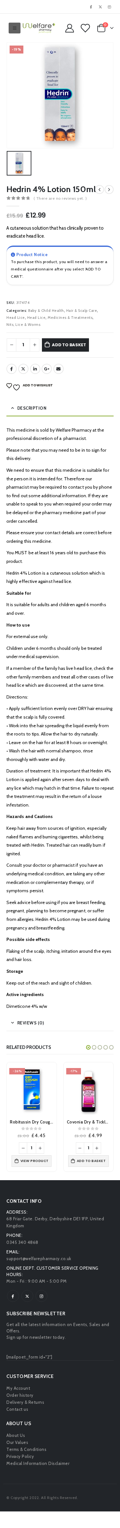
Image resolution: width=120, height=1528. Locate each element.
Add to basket (69, 345)
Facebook (11, 369)
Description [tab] (32, 408)
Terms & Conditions (26, 1449)
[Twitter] (100, 7)
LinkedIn (35, 369)
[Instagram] (109, 7)
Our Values (17, 1442)
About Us (15, 1435)
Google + (47, 369)
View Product (34, 1161)
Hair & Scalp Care (81, 310)
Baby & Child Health (46, 310)
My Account (18, 1388)
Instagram (41, 1296)
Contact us (17, 1409)
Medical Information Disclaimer (37, 1463)
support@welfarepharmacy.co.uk (38, 1258)
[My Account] (69, 28)
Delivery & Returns (25, 1402)
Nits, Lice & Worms (23, 324)
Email (58, 369)
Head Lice (15, 317)
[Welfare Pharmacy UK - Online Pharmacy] (39, 28)
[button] (88, 1047)
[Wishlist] (85, 28)
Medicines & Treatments (70, 317)
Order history (20, 1395)
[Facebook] (91, 7)
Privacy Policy (20, 1456)
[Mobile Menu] (15, 28)
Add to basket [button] (91, 1161)
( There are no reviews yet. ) (60, 198)
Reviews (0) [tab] (30, 1022)
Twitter (23, 369)
